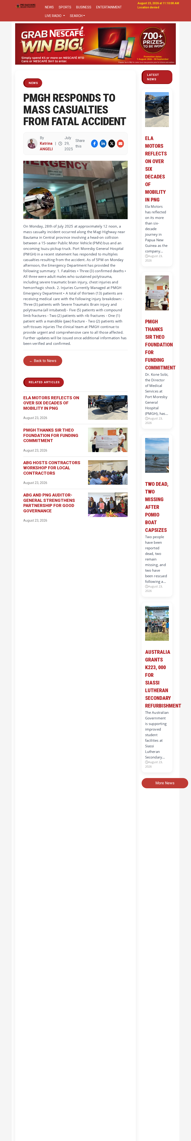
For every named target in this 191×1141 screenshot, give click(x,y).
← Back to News (42, 361)
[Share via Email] (120, 144)
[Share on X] (111, 144)
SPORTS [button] (65, 7)
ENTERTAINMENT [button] (109, 7)
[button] (27, 44)
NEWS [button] (49, 7)
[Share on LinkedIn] (103, 144)
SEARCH (76, 16)
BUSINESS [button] (83, 7)
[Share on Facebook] (94, 144)
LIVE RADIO (53, 16)
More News (164, 783)
